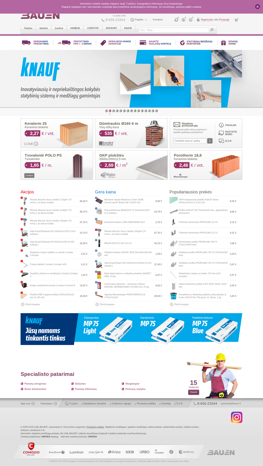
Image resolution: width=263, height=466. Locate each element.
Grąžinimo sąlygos (121, 402)
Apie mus (25, 402)
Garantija (166, 402)
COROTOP (93, 28)
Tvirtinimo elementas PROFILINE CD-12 (198, 231)
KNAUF (128, 28)
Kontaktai (158, 19)
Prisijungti (224, 19)
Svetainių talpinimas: (31, 435)
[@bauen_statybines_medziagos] (236, 416)
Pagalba (139, 19)
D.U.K (228, 139)
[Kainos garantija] (115, 43)
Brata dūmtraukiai (35, 387)
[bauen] (40, 15)
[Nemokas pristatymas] (36, 43)
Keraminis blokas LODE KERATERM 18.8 (124, 221)
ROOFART (111, 28)
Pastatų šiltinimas (86, 387)
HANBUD (75, 28)
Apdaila (43, 28)
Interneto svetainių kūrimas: (74, 435)
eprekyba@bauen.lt (231, 402)
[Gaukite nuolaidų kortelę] (155, 43)
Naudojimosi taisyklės (95, 402)
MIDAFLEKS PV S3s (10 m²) (118, 242)
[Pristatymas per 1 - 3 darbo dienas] (74, 43)
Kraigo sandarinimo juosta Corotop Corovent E (52, 284)
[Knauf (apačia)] (131, 327)
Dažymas (80, 382)
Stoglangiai (132, 382)
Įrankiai (59, 28)
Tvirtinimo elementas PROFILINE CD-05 (198, 221)
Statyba (28, 28)
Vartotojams (46, 402)
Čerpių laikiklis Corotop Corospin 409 (48, 263)
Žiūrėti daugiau (32, 303)
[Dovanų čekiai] (230, 43)
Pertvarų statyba (135, 387)
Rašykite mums (231, 131)
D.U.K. (179, 402)
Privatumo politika (146, 402)
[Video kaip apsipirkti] (196, 43)
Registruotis (207, 19)
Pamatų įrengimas (35, 382)
